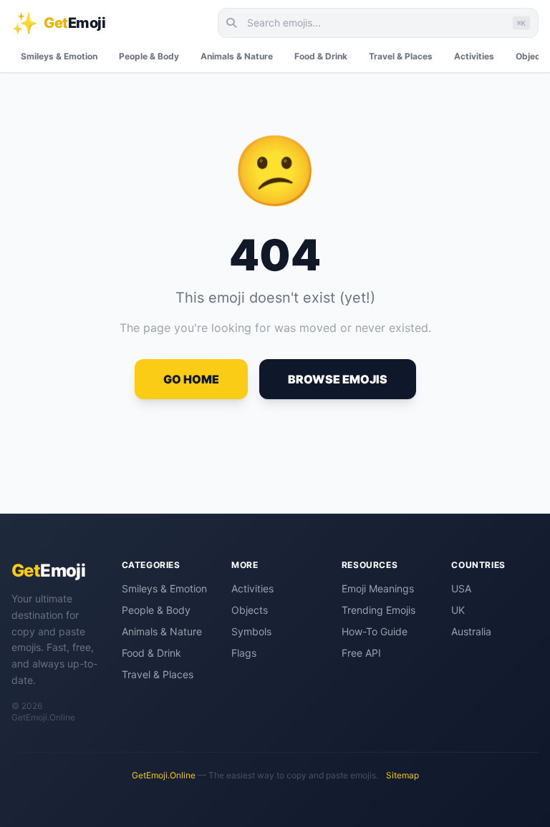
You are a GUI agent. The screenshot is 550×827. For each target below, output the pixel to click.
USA (461, 588)
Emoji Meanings (378, 588)
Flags (243, 653)
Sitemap (402, 775)
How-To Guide (374, 631)
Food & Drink (320, 56)
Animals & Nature (237, 56)
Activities (474, 56)
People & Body (149, 56)
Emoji (48, 570)
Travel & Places (401, 56)
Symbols (251, 631)
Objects (249, 610)
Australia (471, 631)
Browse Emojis (337, 379)
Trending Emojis (378, 610)
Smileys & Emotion (59, 56)
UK (458, 610)
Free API (361, 653)
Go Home (191, 379)
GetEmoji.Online (164, 775)
